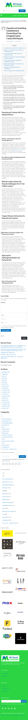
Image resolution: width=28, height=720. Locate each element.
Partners (8, 715)
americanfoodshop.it (7, 419)
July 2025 (4, 376)
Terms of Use (14, 715)
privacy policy (7, 460)
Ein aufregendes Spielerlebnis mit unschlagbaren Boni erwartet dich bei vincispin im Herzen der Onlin (13, 346)
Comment (3, 302)
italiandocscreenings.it (7, 435)
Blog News (5, 676)
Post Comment (5, 330)
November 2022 (6, 404)
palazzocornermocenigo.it (8, 441)
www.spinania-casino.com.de (17, 149)
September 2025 (6, 372)
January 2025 (5, 388)
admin (12, 41)
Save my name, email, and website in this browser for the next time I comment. (13, 326)
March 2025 (5, 384)
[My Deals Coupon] (14, 4)
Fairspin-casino (5, 431)
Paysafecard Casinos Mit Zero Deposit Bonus (15, 48)
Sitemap (3, 715)
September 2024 (6, 396)
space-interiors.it (6, 445)
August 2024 (5, 398)
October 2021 (5, 408)
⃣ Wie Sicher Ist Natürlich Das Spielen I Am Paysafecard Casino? (13, 64)
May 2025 (4, 380)
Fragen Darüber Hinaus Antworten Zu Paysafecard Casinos (13, 61)
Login (26, 15)
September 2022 (6, 406)
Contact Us (5, 691)
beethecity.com (5, 425)
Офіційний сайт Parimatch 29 (8, 352)
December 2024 (6, 390)
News (3, 439)
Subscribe (22, 456)
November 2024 (6, 392)
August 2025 (5, 374)
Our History (5, 673)
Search (22, 10)
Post (3, 443)
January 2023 (5, 400)
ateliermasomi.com (6, 421)
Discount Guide (6, 688)
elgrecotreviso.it (6, 429)
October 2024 (5, 394)
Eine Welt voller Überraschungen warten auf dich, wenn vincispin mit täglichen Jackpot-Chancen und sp (13, 349)
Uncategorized (5, 447)
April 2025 (4, 382)
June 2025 (4, 378)
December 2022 (6, 402)
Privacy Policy (22, 715)
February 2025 (5, 386)
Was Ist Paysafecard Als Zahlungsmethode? (14, 70)
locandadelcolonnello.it (7, 437)
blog (3, 427)
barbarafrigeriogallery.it (7, 423)
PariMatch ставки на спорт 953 (8, 354)
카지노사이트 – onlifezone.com (9, 449)
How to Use (5, 686)
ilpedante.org (5, 433)
